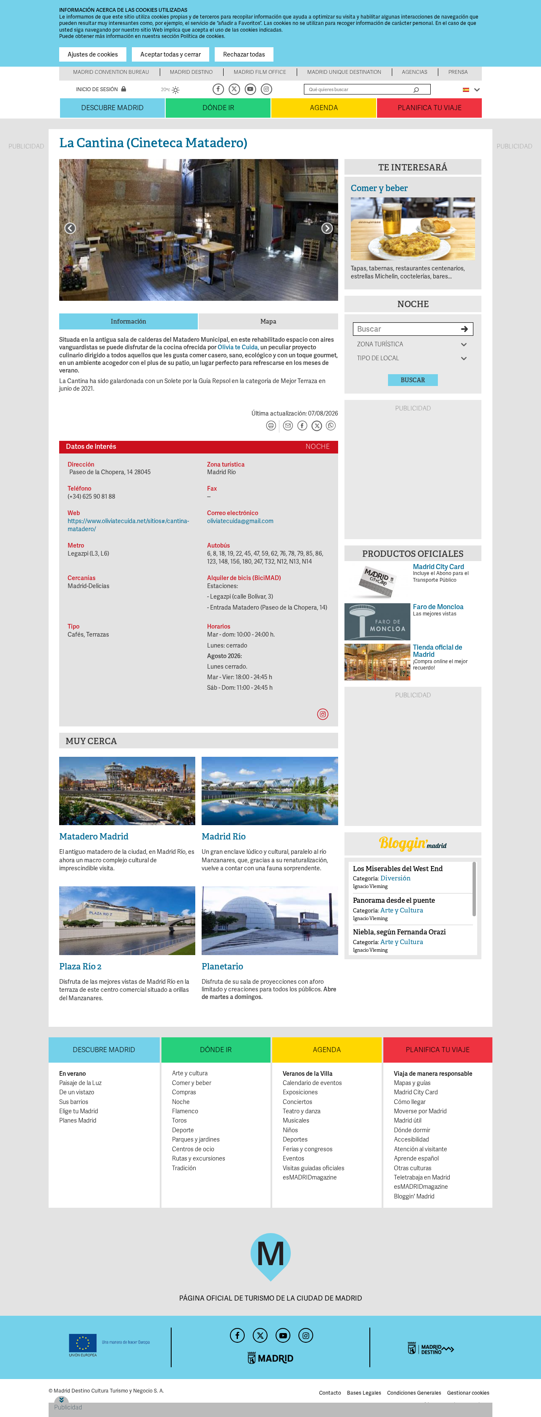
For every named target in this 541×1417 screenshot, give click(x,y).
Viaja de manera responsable (433, 1073)
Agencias (414, 72)
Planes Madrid (77, 1120)
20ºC (170, 91)
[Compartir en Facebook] (302, 426)
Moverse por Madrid (420, 1111)
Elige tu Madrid (78, 1111)
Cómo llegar (410, 1102)
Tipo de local (378, 358)
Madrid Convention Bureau (111, 72)
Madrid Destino (191, 72)
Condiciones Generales (414, 1393)
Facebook (219, 89)
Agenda (324, 108)
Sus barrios (73, 1102)
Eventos (293, 1158)
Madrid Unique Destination (344, 72)
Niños (290, 1130)
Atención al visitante (420, 1149)
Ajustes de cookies (93, 54)
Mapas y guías (412, 1083)
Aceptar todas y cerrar (170, 54)
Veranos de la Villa (308, 1073)
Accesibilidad (411, 1139)
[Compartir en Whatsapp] (331, 426)
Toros (179, 1120)
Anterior (70, 228)
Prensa (458, 72)
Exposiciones (300, 1092)
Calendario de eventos (312, 1083)
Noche (413, 304)
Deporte (183, 1130)
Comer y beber (379, 188)
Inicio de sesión (97, 89)
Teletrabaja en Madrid (422, 1177)
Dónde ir (218, 108)
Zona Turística (380, 344)
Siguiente (327, 228)
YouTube (251, 89)
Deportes (295, 1139)
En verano (72, 1073)
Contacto (330, 1393)
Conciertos (297, 1102)
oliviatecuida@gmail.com (240, 521)
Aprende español (416, 1158)
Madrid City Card (416, 1092)
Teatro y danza (301, 1111)
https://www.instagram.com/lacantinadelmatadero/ (322, 714)
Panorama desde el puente (394, 900)
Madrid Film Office (260, 72)
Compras (184, 1092)
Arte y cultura (190, 1073)
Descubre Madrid (112, 108)
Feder (110, 1345)
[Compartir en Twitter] (316, 426)
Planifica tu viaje (430, 108)
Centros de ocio (193, 1149)
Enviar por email (288, 426)
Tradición (184, 1168)
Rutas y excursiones (198, 1158)
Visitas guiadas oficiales (313, 1168)
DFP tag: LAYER (75, 1399)
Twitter (235, 89)
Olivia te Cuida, (238, 347)
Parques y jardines (196, 1139)
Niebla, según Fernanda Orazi (399, 932)
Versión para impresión (271, 426)
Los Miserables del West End (398, 868)
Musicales (296, 1120)
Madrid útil (407, 1120)
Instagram (267, 89)
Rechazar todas (244, 54)
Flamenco (185, 1111)
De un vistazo (76, 1092)
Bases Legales (364, 1393)
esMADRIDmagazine (310, 1177)
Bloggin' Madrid (414, 1196)
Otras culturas (413, 1168)
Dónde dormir (412, 1130)
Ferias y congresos (308, 1149)
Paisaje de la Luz (80, 1083)
